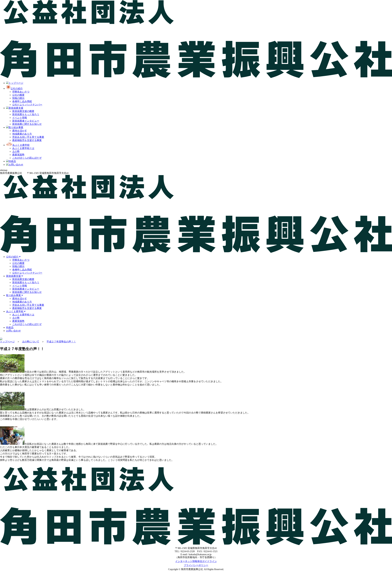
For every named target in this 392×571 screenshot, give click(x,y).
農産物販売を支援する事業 (27, 140)
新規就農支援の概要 (23, 111)
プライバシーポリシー (196, 565)
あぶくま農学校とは (23, 148)
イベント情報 (19, 117)
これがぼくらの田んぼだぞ (27, 158)
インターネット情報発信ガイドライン (196, 561)
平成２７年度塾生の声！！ (61, 341)
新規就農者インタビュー (25, 121)
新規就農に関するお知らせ (27, 124)
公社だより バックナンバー (27, 104)
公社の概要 (18, 95)
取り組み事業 (13, 295)
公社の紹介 (12, 256)
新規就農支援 (13, 276)
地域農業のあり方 (22, 134)
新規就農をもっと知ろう (25, 114)
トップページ (7, 341)
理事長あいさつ (20, 91)
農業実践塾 (18, 154)
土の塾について (30, 341)
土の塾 (16, 151)
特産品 (9, 327)
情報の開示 (18, 98)
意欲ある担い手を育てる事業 (28, 137)
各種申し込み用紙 (22, 101)
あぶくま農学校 (15, 311)
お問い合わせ (13, 330)
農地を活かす (19, 130)
